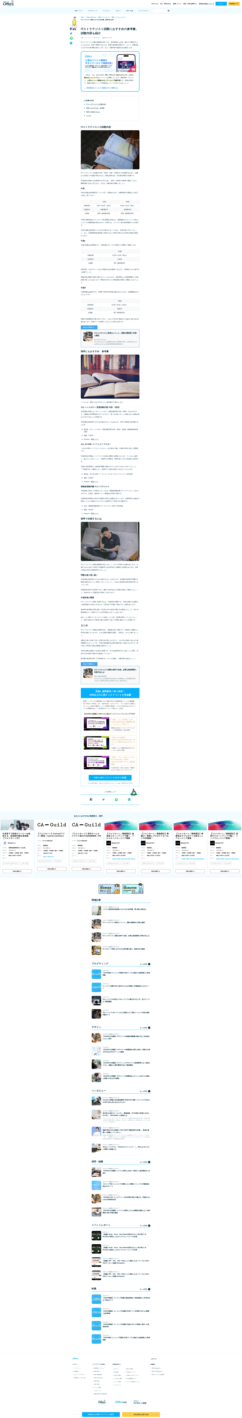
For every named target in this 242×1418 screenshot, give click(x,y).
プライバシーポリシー (79, 1374)
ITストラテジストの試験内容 (96, 104)
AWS (118, 859)
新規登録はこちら (234, 3)
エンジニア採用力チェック (133, 1381)
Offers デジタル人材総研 (158, 1374)
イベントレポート (143, 10)
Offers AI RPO (129, 1369)
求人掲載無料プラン (131, 1378)
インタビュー (106, 10)
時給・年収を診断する (190, 4)
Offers (88, 75)
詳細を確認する (17, 871)
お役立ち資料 (117, 1375)
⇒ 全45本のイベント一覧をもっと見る (110, 708)
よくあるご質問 (118, 1378)
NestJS (114, 859)
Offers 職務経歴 (98, 1374)
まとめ (88, 115)
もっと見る (143, 964)
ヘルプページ (97, 1390)
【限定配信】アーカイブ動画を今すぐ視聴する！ (102, 88)
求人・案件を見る (165, 4)
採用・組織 (129, 10)
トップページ (77, 1368)
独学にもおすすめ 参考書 (95, 108)
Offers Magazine (156, 1368)
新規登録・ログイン (99, 1368)
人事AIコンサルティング (132, 1375)
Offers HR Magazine (157, 1371)
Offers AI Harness (98, 1377)
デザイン (118, 10)
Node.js (133, 859)
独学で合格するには (93, 112)
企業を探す (97, 1381)
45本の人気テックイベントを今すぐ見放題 (110, 778)
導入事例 (116, 1372)
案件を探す (97, 1371)
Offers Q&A (97, 1384)
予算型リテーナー (130, 1372)
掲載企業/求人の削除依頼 (100, 1394)
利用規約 (76, 1371)
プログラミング (92, 10)
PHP (129, 859)
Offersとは (154, 4)
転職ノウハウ (177, 4)
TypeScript (50, 856)
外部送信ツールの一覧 (79, 1377)
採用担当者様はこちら (206, 4)
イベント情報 (97, 1387)
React (44, 856)
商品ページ (95, 439)
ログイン (221, 3)
